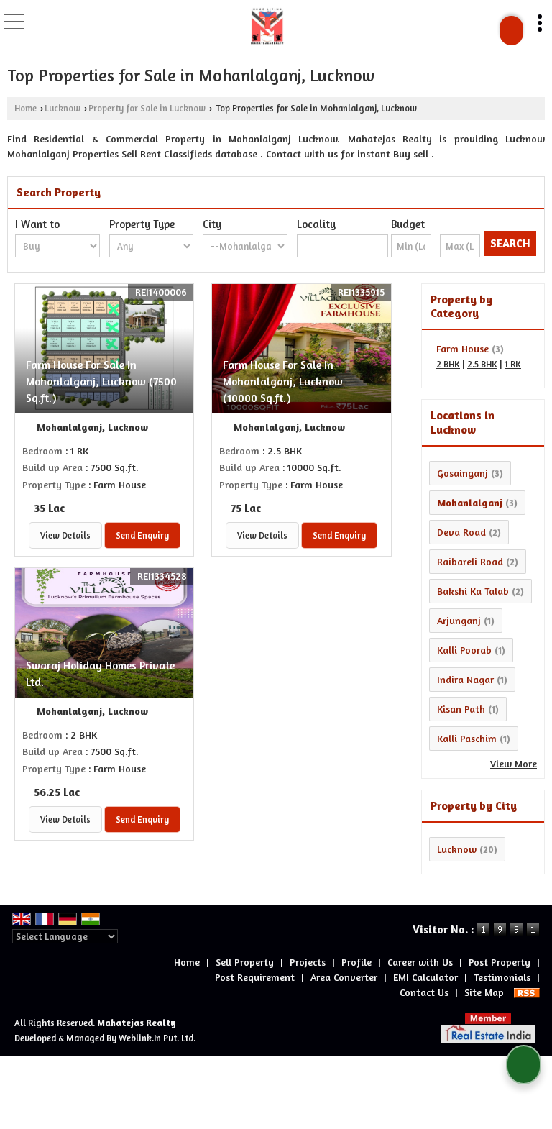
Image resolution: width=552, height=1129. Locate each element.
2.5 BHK (482, 364)
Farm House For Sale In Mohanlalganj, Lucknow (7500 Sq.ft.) (101, 381)
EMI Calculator (425, 977)
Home (25, 108)
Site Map (484, 992)
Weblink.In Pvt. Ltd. (157, 1038)
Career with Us (420, 962)
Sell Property (245, 962)
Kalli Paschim (467, 738)
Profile (356, 962)
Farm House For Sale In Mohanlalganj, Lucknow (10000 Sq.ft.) (283, 381)
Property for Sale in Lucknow (147, 108)
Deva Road (461, 532)
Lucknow (62, 108)
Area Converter (343, 977)
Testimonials (502, 977)
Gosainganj (462, 473)
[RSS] (527, 992)
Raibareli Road (470, 561)
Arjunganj (459, 620)
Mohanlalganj (469, 502)
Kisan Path (461, 709)
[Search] (511, 30)
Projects (308, 962)
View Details (65, 535)
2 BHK (448, 364)
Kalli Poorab (464, 650)
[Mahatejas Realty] (267, 25)
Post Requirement (255, 977)
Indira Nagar (465, 679)
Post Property (499, 962)
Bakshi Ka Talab (473, 591)
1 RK (513, 364)
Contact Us (424, 992)
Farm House (462, 348)
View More (513, 763)
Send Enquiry (142, 535)
